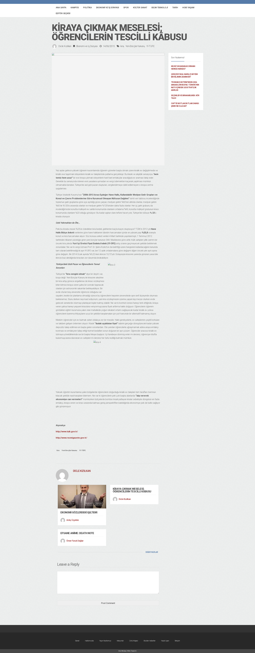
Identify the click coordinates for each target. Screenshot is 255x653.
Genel (77, 641)
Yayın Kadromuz (105, 641)
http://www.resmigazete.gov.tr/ (71, 438)
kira (122, 46)
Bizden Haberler (149, 641)
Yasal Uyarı (165, 641)
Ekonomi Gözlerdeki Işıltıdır (78, 512)
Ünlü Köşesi (133, 641)
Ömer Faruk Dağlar (75, 541)
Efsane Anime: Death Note (77, 533)
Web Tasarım (132, 651)
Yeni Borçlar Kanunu (135, 46)
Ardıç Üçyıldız (72, 520)
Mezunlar (120, 641)
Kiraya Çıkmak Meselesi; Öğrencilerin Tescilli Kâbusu (132, 490)
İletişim (177, 641)
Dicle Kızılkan (64, 46)
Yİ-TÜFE (150, 46)
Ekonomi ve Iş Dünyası (87, 46)
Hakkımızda (89, 641)
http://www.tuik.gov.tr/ (67, 431)
